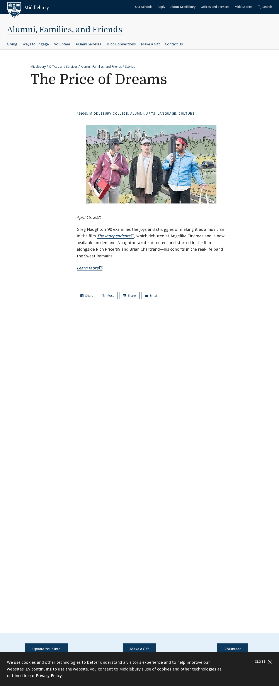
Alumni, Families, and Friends (64, 29)
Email (153, 295)
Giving (12, 44)
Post (110, 295)
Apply (161, 7)
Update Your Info (46, 648)
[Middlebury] (28, 7)
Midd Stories (243, 7)
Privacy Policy (49, 675)
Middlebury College (108, 113)
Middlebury (38, 66)
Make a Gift (150, 44)
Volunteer (62, 44)
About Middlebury (183, 7)
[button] (265, 7)
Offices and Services (215, 7)
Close (261, 661)
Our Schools (143, 7)
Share (88, 295)
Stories (130, 66)
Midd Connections (121, 44)
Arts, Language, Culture (170, 113)
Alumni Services (88, 44)
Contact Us (174, 44)
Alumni (137, 113)
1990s (82, 113)
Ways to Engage (35, 44)
